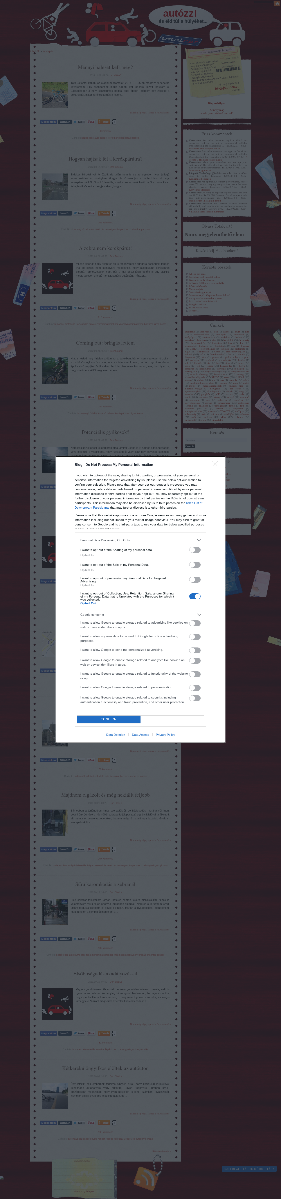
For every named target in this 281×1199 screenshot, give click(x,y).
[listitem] (140, 540)
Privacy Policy (165, 734)
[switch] (195, 550)
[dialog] (140, 599)
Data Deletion (115, 734)
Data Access (140, 734)
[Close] (216, 465)
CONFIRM (109, 719)
